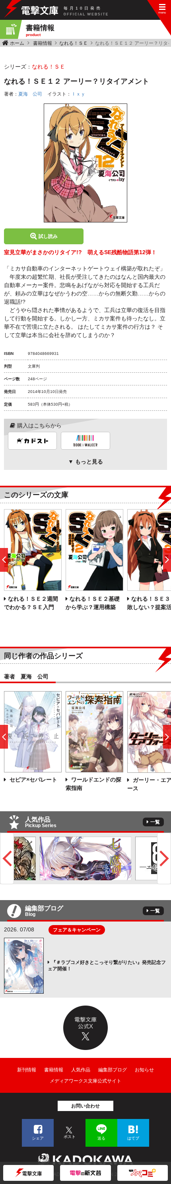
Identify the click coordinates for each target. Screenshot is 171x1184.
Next (164, 858)
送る (101, 1138)
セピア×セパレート (32, 779)
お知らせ (144, 1070)
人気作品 (80, 1070)
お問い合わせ (85, 1106)
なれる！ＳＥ (73, 43)
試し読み (48, 236)
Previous (7, 858)
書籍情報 (42, 43)
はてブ (133, 1138)
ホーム (17, 43)
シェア (38, 1138)
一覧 (155, 822)
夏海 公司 (30, 94)
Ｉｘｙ (78, 94)
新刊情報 (26, 1070)
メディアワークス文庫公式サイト (85, 1081)
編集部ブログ (112, 1070)
